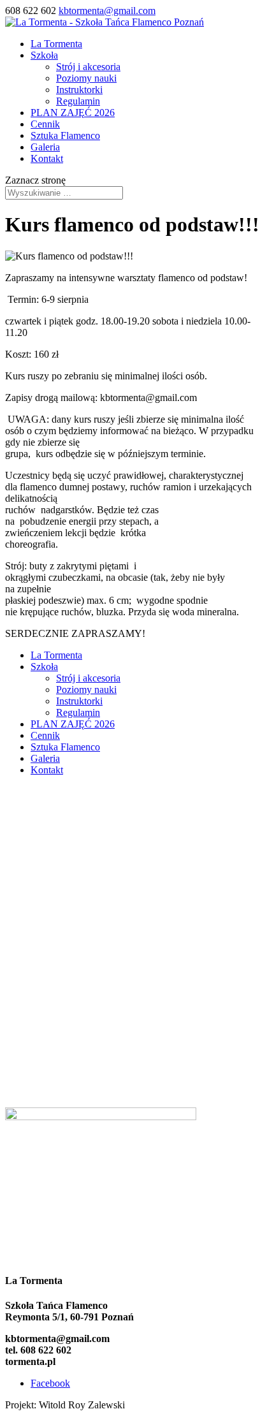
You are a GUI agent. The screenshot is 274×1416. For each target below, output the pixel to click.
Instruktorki (79, 89)
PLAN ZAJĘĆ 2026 (73, 112)
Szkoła (44, 55)
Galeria (45, 147)
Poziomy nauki (86, 78)
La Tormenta (56, 43)
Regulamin (78, 101)
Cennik (45, 124)
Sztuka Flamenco (65, 135)
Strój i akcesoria (88, 66)
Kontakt (47, 158)
